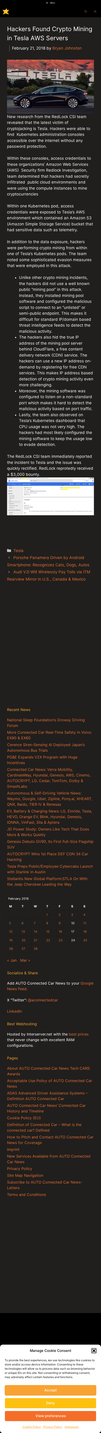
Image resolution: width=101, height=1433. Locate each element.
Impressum (72, 1427)
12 (10, 931)
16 (60, 931)
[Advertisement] (50, 649)
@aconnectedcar (43, 1000)
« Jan (12, 960)
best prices (79, 1034)
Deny (50, 1403)
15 (48, 931)
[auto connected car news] (5, 11)
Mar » (25, 960)
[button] (94, 1350)
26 (11, 948)
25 (85, 940)
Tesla (18, 550)
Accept (50, 1390)
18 (85, 931)
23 (60, 940)
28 (36, 948)
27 (23, 948)
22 (48, 940)
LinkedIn (14, 1011)
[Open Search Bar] (85, 11)
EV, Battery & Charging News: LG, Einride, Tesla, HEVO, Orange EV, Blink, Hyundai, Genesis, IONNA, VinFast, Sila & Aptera (49, 817)
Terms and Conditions (26, 1194)
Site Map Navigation (25, 1175)
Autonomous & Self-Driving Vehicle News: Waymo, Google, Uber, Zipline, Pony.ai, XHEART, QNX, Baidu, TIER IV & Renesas (49, 799)
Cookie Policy (32, 1427)
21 (35, 940)
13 (23, 931)
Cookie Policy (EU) (24, 1117)
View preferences (50, 1416)
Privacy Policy (52, 1427)
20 (23, 940)
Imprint (13, 1149)
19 (10, 940)
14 (35, 931)
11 (84, 923)
